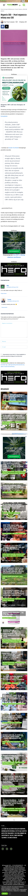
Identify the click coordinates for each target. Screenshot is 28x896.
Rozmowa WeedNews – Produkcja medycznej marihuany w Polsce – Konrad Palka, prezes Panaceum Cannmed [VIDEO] (13, 802)
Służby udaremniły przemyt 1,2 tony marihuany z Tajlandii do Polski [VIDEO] (13, 824)
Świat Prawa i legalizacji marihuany (16, 786)
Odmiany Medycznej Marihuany (9, 618)
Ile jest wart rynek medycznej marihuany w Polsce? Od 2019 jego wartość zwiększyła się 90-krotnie (14, 417)
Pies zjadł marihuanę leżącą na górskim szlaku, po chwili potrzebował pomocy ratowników (13, 678)
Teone (9, 299)
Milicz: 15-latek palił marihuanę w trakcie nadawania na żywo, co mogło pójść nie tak (13, 396)
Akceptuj (4, 893)
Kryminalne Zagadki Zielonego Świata (13, 401)
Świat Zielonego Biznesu (20, 422)
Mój (8, 285)
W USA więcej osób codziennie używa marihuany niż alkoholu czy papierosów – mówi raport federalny (13, 507)
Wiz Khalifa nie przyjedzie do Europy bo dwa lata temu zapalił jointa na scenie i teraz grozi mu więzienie (13, 866)
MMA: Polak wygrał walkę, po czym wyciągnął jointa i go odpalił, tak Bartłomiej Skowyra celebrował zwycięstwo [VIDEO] (14, 527)
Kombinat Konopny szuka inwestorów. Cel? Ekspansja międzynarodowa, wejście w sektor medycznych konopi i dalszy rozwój (14, 633)
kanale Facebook (13, 148)
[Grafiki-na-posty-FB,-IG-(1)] (14, 88)
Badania (4, 513)
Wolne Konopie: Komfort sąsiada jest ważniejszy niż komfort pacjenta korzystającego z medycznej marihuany (13, 656)
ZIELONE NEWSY (6, 424)
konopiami (4, 116)
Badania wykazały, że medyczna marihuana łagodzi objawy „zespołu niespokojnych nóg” (13, 736)
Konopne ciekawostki (7, 533)
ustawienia (23, 890)
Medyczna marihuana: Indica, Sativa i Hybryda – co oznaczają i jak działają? (13, 487)
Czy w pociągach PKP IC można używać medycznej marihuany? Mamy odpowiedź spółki (12, 717)
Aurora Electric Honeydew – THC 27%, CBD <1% (13, 613)
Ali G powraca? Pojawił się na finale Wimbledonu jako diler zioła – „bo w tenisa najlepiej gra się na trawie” (14, 697)
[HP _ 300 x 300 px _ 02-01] (14, 242)
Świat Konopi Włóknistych (8, 9)
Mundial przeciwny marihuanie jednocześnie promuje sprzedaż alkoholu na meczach (13, 844)
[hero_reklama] (14, 269)
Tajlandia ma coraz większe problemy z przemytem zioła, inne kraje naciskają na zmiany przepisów (13, 548)
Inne (3, 401)
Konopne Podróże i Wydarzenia (9, 554)
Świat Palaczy (18, 9)
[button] (26, 436)
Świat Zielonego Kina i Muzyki (11, 703)
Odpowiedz (3, 293)
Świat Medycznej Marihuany (8, 422)
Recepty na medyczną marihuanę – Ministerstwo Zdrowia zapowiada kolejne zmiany (13, 757)
